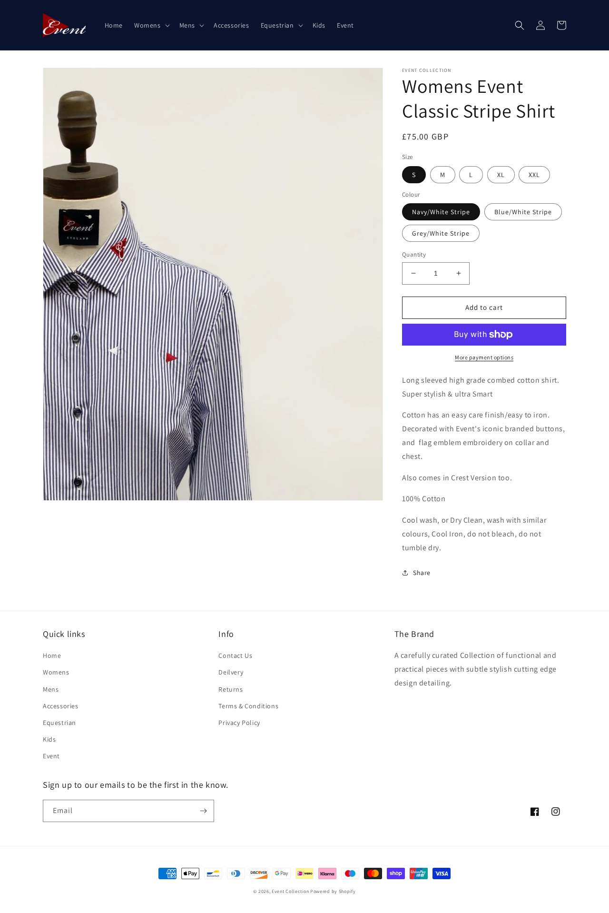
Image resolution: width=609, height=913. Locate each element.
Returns (230, 689)
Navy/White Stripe (441, 212)
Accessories (61, 706)
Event (51, 756)
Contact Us (235, 655)
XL (501, 174)
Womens (56, 672)
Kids (49, 739)
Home (52, 655)
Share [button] (422, 572)
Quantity (414, 254)
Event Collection (290, 891)
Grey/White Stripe (441, 233)
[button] (151, 25)
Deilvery (230, 672)
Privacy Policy (239, 722)
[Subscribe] (203, 811)
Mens (51, 689)
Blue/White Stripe (523, 212)
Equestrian (59, 722)
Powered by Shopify (333, 891)
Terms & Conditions (248, 706)
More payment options (484, 357)
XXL (534, 174)
